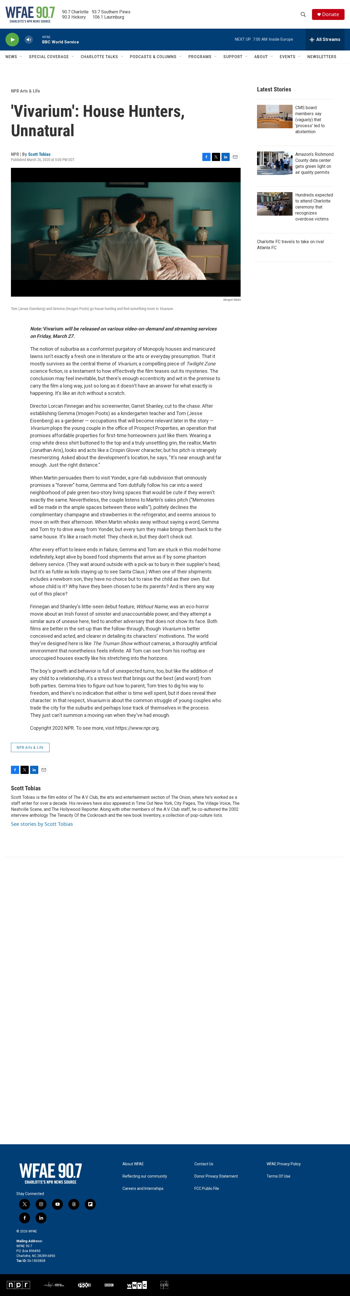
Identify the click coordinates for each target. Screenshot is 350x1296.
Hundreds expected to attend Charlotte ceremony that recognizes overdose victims (314, 207)
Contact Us (203, 1164)
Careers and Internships (143, 1189)
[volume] (28, 40)
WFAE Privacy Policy (284, 1164)
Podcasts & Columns (153, 57)
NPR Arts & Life (25, 91)
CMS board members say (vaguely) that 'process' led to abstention (310, 119)
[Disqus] (175, 931)
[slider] (37, 39)
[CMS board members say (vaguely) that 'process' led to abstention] (275, 116)
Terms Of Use (278, 1176)
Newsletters (322, 57)
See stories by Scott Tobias (42, 824)
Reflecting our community (144, 1176)
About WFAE (133, 1164)
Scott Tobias (39, 154)
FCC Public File (206, 1189)
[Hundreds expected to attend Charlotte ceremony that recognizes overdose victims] (275, 204)
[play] (12, 40)
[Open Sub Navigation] (21, 57)
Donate (330, 14)
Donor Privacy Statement (216, 1176)
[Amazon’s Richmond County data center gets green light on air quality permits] (275, 163)
